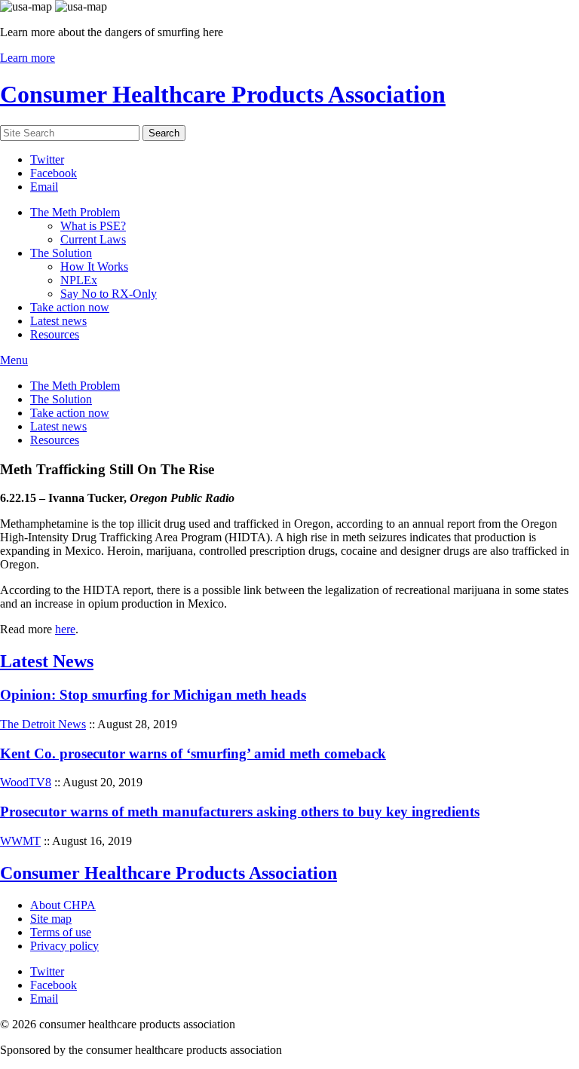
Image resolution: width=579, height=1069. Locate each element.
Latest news (58, 320)
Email (44, 186)
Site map (51, 918)
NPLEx (78, 280)
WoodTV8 (25, 782)
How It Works (94, 266)
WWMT (20, 841)
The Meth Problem (75, 212)
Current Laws (93, 239)
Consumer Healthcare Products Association (223, 94)
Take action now (69, 307)
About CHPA (63, 905)
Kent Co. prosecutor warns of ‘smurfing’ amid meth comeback (193, 753)
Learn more (27, 57)
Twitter (47, 159)
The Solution (61, 253)
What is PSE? (93, 225)
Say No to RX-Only (108, 293)
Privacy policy (64, 945)
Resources (54, 334)
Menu (14, 360)
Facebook (53, 173)
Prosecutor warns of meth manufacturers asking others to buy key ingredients (239, 811)
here (65, 629)
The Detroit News (43, 724)
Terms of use (60, 932)
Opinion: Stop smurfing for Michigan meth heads (153, 695)
